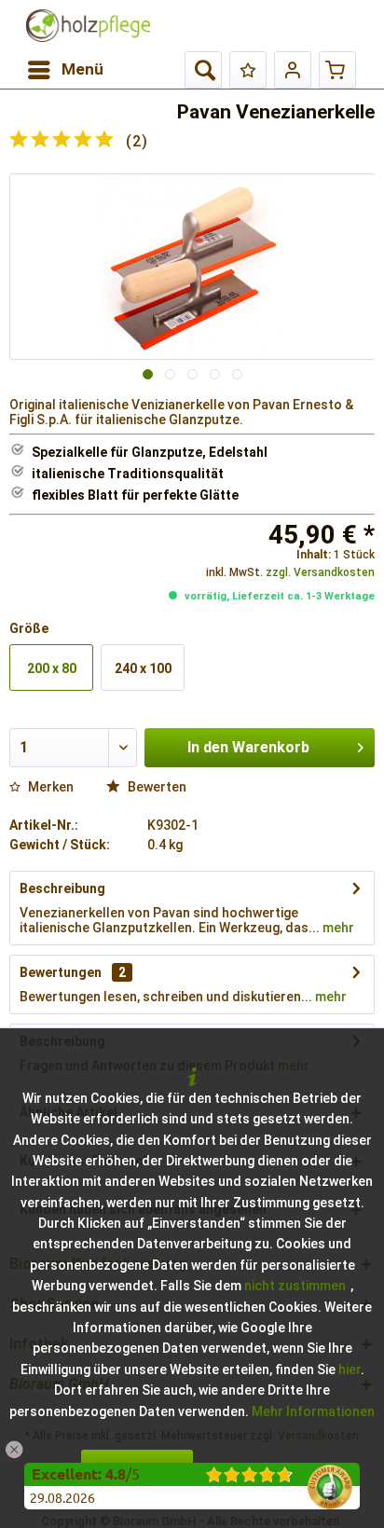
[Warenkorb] (337, 70)
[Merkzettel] (248, 70)
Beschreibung (62, 888)
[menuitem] (65, 70)
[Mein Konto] (292, 70)
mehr (337, 927)
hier (349, 1369)
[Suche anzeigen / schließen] (203, 70)
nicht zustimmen (295, 1285)
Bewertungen (61, 972)
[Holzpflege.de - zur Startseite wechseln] (88, 25)
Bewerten (155, 786)
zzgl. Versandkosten (320, 572)
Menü (82, 69)
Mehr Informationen (313, 1411)
